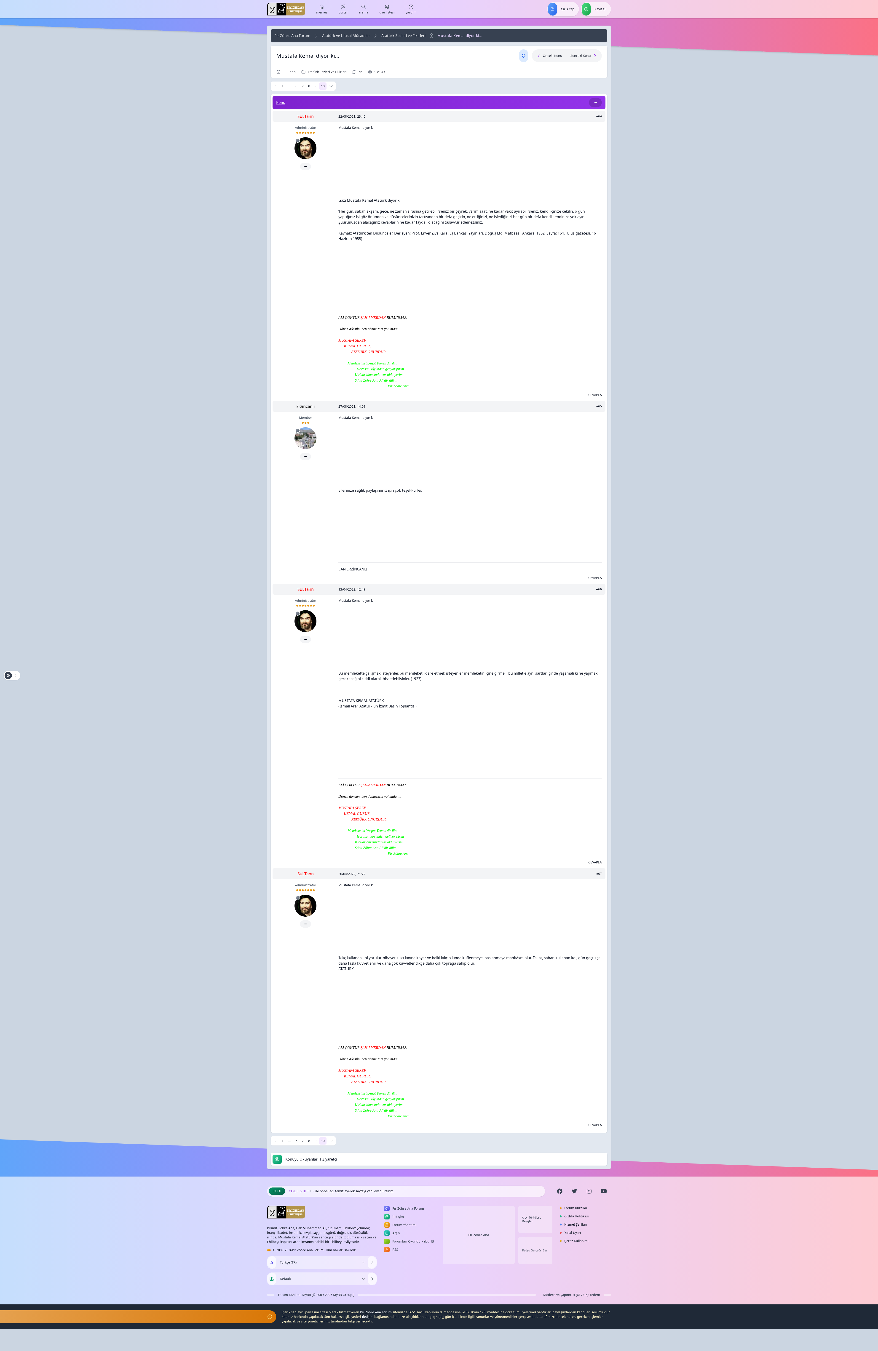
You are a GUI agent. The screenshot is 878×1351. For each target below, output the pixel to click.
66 (360, 72)
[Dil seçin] (271, 1262)
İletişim (367, 1316)
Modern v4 (551, 1295)
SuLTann (289, 72)
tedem (595, 1295)
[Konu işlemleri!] (12, 675)
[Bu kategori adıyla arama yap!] (595, 102)
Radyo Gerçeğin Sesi (535, 1250)
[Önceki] (275, 86)
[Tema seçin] (271, 1278)
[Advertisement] (470, 166)
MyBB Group (342, 1295)
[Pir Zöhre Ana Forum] (286, 9)
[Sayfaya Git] (331, 86)
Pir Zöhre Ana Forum (292, 35)
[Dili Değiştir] (372, 1262)
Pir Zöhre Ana (478, 1235)
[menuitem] (322, 9)
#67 (599, 874)
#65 (599, 406)
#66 (599, 589)
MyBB (306, 1295)
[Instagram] (589, 1191)
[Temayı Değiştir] (372, 1278)
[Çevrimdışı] (298, 140)
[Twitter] (574, 1191)
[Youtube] (603, 1191)
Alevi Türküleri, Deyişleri (531, 1219)
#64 (599, 116)
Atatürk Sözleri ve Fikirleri (403, 35)
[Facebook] (559, 1191)
